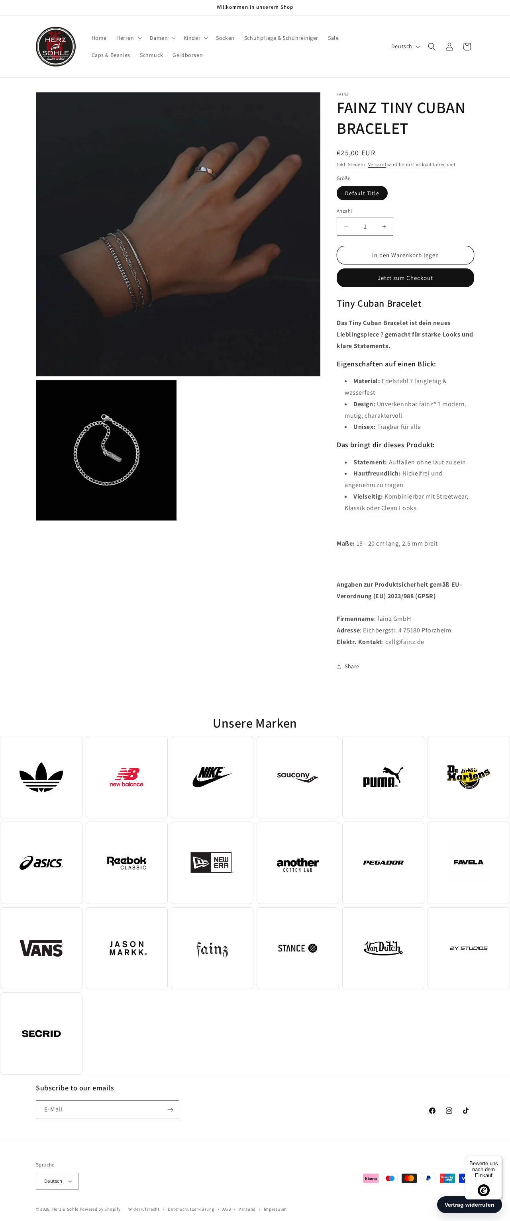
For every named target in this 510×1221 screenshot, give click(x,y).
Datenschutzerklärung (191, 1209)
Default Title (362, 193)
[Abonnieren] (170, 1109)
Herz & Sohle (65, 1209)
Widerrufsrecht (144, 1209)
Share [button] (352, 666)
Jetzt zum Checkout (405, 278)
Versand (377, 164)
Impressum (275, 1209)
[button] (128, 37)
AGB (226, 1209)
